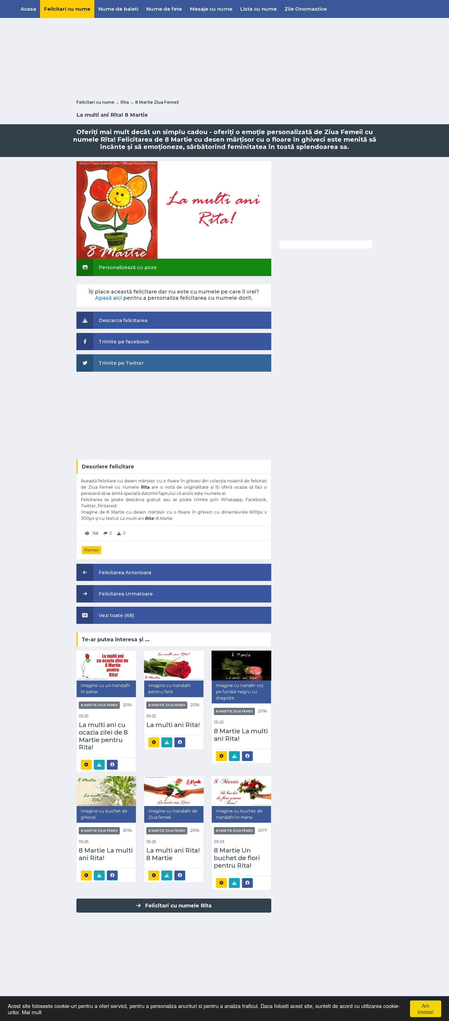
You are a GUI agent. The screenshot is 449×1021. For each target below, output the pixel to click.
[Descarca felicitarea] (99, 765)
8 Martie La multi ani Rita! (241, 735)
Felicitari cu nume (67, 9)
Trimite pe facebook (123, 342)
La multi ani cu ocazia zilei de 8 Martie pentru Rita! (103, 736)
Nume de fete (164, 9)
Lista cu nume (258, 9)
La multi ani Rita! (173, 725)
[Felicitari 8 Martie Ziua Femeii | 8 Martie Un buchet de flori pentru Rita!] (241, 790)
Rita (125, 102)
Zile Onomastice (306, 9)
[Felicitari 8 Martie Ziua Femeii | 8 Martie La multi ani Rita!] (241, 665)
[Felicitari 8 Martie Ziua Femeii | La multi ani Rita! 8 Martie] (174, 790)
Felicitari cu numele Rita (178, 905)
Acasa (28, 9)
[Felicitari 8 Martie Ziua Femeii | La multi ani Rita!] (174, 665)
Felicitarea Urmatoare (125, 594)
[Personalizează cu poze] (173, 209)
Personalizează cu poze (127, 267)
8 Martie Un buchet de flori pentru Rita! (237, 858)
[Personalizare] (86, 765)
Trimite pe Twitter (120, 363)
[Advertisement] (224, 57)
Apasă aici (108, 298)
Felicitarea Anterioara (124, 572)
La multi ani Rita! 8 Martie (173, 854)
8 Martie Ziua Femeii (157, 102)
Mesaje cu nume (211, 9)
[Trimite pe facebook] (112, 764)
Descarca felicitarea (122, 320)
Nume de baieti (118, 9)
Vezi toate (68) (115, 615)
